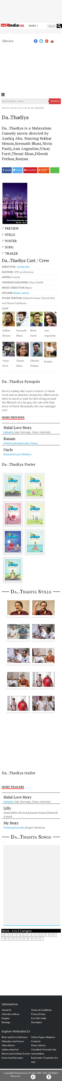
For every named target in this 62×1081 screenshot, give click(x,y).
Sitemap (6, 1022)
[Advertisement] (31, 8)
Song (9, 247)
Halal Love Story (17, 427)
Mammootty (10, 454)
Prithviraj (8, 443)
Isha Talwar (31, 443)
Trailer (11, 253)
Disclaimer (36, 1022)
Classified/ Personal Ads (43, 1049)
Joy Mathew (24, 454)
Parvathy (20, 827)
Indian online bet (10, 1049)
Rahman (19, 443)
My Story (11, 823)
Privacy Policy (38, 1014)
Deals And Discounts (12, 1057)
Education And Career (13, 1041)
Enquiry (5, 1018)
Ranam (9, 438)
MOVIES (6, 107)
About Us (6, 1009)
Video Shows (8, 1045)
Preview (11, 228)
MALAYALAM (19, 107)
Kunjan (48, 361)
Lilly (7, 808)
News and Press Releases (15, 1037)
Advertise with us (10, 1014)
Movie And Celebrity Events (16, 1053)
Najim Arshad (21, 293)
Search (54, 101)
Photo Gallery (38, 1045)
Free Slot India (38, 1018)
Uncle (8, 449)
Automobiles (37, 1053)
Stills (9, 235)
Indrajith (8, 432)
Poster (10, 241)
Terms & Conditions (41, 1009)
